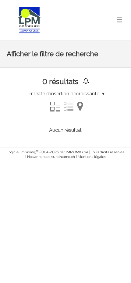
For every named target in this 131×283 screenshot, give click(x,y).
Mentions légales (92, 157)
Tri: (30, 94)
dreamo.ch (66, 157)
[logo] (29, 20)
